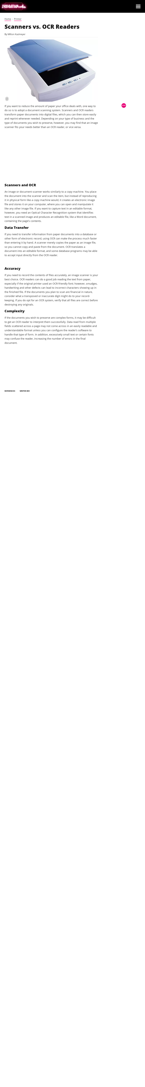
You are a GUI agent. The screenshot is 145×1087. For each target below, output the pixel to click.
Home (8, 19)
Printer (18, 19)
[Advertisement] (51, 159)
